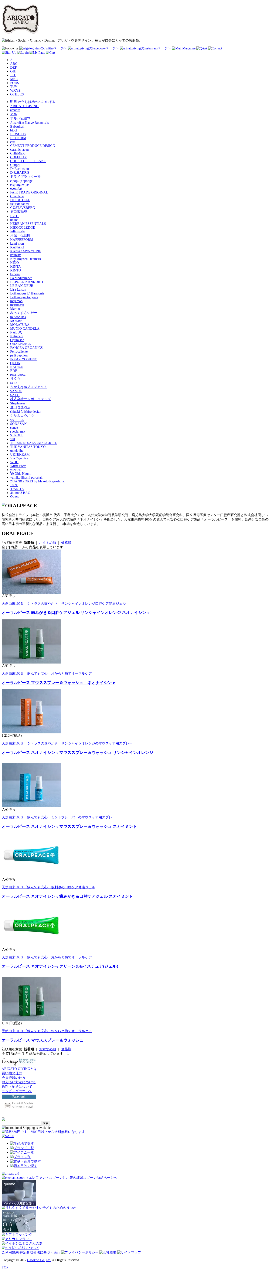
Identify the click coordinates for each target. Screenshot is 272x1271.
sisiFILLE (17, 420)
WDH (14, 462)
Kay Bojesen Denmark (25, 259)
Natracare (16, 336)
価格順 (66, 542)
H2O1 (14, 216)
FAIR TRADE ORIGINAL (29, 192)
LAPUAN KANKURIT (27, 282)
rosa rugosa (18, 374)
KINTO (15, 270)
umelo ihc (16, 450)
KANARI (17, 247)
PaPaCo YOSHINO (23, 359)
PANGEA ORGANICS (26, 347)
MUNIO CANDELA (25, 328)
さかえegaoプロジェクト (28, 387)
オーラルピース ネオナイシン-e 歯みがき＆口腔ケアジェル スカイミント (67, 896)
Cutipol (15, 165)
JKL (13, 75)
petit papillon (19, 355)
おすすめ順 (47, 542)
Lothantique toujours (24, 297)
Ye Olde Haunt (20, 473)
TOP (5, 1267)
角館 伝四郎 (20, 235)
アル (13, 114)
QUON (15, 363)
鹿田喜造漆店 (20, 407)
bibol (13, 130)
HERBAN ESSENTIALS (28, 223)
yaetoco (15, 470)
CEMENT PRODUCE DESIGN (32, 145)
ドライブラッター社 (25, 176)
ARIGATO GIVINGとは (19, 1068)
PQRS (14, 83)
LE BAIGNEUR (21, 285)
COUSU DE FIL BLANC (28, 161)
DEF (13, 67)
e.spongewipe (19, 184)
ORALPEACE (20, 344)
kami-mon (17, 243)
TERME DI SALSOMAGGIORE (33, 443)
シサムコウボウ (22, 415)
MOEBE (16, 321)
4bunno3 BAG (20, 493)
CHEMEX (17, 153)
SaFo (13, 383)
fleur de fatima (20, 204)
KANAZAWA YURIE (25, 251)
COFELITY (18, 157)
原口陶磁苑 (18, 212)
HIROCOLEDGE (22, 227)
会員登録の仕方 (14, 1077)
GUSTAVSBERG (22, 207)
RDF (13, 370)
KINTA (15, 266)
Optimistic (17, 340)
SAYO (15, 395)
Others (14, 496)
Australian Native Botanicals (29, 122)
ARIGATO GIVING (24, 106)
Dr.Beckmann (19, 168)
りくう (15, 378)
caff (12, 142)
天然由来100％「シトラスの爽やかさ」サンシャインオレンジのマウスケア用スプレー (67, 743)
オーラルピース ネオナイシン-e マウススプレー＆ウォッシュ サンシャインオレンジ (77, 752)
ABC (13, 63)
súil (12, 439)
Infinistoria (17, 231)
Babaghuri (17, 126)
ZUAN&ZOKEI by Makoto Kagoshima (37, 481)
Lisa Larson (18, 289)
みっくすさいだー (23, 313)
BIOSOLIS (18, 134)
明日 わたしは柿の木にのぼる (32, 102)
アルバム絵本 (20, 118)
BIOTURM (18, 138)
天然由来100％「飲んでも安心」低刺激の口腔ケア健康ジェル (48, 887)
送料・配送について (17, 1086)
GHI (13, 71)
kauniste (15, 255)
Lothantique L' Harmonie (27, 293)
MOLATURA (20, 324)
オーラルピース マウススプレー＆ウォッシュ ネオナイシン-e (58, 682)
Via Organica (19, 458)
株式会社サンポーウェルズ (30, 399)
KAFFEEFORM (21, 239)
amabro (15, 110)
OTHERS (17, 94)
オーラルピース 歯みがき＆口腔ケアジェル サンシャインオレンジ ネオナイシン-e (75, 612)
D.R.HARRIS (20, 172)
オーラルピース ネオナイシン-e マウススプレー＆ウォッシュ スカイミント (69, 826)
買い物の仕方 (12, 1073)
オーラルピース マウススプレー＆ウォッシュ (43, 1040)
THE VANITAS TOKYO (28, 447)
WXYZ (15, 90)
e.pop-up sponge (21, 181)
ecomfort (16, 188)
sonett (14, 427)
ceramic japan (19, 149)
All (12, 60)
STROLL (16, 435)
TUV (13, 86)
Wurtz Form (18, 466)
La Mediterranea (21, 278)
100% (14, 485)
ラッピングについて (17, 1091)
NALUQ (16, 332)
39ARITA (17, 489)
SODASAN (18, 424)
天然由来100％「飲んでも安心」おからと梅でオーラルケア (47, 673)
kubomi (15, 274)
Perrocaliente (19, 351)
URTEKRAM (20, 454)
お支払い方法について (19, 1082)
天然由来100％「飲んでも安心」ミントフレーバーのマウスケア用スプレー (59, 817)
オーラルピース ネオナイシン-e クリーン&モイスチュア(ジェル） (61, 966)
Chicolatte (17, 196)
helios (14, 220)
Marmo (15, 308)
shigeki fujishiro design (25, 411)
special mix (17, 431)
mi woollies (18, 317)
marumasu (17, 305)
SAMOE (16, 391)
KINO (14, 262)
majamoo (16, 301)
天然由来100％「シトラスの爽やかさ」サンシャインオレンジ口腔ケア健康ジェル (64, 603)
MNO (14, 79)
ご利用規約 (10, 1252)
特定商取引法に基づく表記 (40, 1252)
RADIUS (16, 367)
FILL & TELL (20, 200)
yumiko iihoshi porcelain (26, 477)
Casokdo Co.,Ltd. (39, 1260)
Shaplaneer (17, 403)
